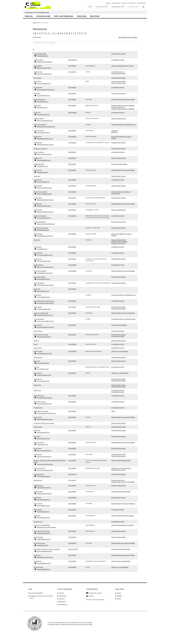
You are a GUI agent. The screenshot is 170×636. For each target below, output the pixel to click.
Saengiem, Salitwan (38, 60)
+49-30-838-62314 (72, 216)
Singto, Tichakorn (38, 427)
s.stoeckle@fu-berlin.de (42, 545)
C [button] (37, 33)
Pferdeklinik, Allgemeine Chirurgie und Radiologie (123, 99)
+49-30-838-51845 (72, 373)
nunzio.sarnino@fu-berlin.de (44, 83)
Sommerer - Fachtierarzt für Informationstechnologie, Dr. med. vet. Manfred (50, 461)
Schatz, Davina (37, 105)
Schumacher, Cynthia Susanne (41, 313)
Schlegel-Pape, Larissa (39, 164)
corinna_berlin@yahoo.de (43, 182)
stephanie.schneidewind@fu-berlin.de (46, 224)
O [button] (62, 33)
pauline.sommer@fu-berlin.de (44, 450)
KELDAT (113, 411)
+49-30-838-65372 (72, 152)
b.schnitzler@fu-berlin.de (43, 230)
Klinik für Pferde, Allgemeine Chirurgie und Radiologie (121, 137)
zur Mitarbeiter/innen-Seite (117, 60)
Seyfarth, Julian (37, 390)
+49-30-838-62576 (72, 395)
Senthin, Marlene (38, 373)
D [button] (40, 33)
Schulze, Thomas (38, 307)
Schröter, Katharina (38, 265)
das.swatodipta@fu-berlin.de (44, 563)
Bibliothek (94, 16)
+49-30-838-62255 (72, 531)
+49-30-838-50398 (72, 265)
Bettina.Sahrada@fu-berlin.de (44, 68)
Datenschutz (132, 3)
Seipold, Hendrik (38, 348)
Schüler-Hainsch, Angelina (40, 271)
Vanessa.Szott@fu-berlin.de (43, 569)
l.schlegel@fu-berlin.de (42, 166)
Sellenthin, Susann (38, 351)
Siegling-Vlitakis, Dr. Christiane (41, 411)
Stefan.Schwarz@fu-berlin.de (44, 336)
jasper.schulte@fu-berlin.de (43, 279)
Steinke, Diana (37, 515)
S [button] (71, 33)
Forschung (82, 16)
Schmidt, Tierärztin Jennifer (40, 192)
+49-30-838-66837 (72, 186)
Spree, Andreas (37, 497)
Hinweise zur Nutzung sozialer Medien (95, 599)
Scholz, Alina (37, 240)
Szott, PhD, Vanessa (38, 567)
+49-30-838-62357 (72, 259)
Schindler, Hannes (38, 142)
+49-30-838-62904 (72, 411)
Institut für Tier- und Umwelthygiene (119, 373)
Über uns (29, 16)
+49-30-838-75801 (72, 289)
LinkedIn (91, 596)
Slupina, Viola (37, 430)
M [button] (58, 33)
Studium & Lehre (43, 16)
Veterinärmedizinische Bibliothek (119, 325)
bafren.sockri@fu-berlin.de (43, 438)
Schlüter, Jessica (38, 170)
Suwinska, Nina (37, 555)
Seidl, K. (36, 344)
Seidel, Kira (36, 340)
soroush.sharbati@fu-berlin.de (44, 403)
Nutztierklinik (114, 130)
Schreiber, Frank (38, 259)
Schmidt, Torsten (38, 204)
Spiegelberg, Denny (38, 485)
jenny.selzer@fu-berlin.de (43, 363)
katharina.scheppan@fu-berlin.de (45, 120)
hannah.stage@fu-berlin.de (43, 505)
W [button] (80, 33)
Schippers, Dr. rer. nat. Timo (40, 148)
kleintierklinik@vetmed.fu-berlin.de (45, 144)
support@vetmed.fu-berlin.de (44, 487)
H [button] (48, 33)
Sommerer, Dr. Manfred (39, 468)
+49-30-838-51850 (72, 351)
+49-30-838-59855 (72, 567)
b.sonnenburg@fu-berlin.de (43, 476)
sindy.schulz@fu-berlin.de (43, 291)
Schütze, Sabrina (38, 325)
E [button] (42, 33)
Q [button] (67, 33)
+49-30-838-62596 (72, 460)
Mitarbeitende (116, 3)
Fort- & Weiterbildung (63, 16)
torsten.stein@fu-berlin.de (43, 511)
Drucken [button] (119, 593)
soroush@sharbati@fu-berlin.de (44, 397)
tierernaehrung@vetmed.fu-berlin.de (45, 89)
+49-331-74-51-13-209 (73, 549)
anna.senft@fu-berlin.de (42, 369)
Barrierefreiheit (141, 3)
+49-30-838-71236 (72, 158)
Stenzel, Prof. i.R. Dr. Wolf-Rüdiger (42, 525)
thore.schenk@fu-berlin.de (43, 114)
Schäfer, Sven (37, 93)
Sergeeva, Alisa (37, 385)
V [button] (77, 33)
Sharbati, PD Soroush (39, 395)
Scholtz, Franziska (38, 234)
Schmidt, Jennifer (38, 186)
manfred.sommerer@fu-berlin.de (45, 464)
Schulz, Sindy (37, 289)
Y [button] (83, 33)
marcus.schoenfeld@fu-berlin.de (44, 255)
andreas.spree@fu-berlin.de (43, 499)
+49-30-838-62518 (72, 485)
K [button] (54, 33)
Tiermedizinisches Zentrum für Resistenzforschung (123, 124)
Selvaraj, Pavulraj (38, 357)
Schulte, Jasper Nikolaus (39, 277)
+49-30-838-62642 (72, 325)
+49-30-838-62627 (72, 130)
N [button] (60, 33)
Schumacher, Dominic (39, 319)
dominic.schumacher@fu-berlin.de (45, 321)
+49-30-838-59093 (72, 180)
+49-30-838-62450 (72, 430)
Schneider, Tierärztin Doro (40, 216)
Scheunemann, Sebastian (40, 124)
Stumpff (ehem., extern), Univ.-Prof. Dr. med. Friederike (47, 549)
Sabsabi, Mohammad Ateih (40, 54)
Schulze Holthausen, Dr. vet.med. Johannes (44, 301)
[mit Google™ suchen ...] (143, 6)
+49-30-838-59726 (72, 93)
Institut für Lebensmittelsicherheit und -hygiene (122, 66)
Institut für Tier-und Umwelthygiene (119, 351)
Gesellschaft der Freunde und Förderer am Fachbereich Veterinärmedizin (121, 469)
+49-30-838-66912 (72, 509)
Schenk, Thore (37, 112)
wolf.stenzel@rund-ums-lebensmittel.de (46, 527)
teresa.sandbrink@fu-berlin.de (44, 74)
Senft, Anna (36, 367)
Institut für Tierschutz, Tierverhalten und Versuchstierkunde (121, 192)
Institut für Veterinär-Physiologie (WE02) (120, 460)
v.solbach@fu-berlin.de (42, 444)
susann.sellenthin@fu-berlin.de (44, 353)
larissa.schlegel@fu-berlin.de (44, 160)
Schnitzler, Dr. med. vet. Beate (41, 228)
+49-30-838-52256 (72, 87)
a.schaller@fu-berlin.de (42, 101)
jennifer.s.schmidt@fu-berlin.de (44, 188)
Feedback (119, 596)
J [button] (51, 33)
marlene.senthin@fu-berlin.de (44, 375)
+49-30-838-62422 (72, 142)
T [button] (73, 33)
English (119, 599)
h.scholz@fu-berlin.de (42, 249)
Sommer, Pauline (38, 454)
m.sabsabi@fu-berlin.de (42, 56)
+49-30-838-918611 (72, 112)
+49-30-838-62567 (72, 66)
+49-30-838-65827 (72, 448)
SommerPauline (37, 448)
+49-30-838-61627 (72, 334)
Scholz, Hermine (38, 247)
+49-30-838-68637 (72, 253)
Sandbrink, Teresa (38, 72)
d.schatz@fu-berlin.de (42, 107)
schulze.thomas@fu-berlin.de (44, 309)
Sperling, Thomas (38, 480)
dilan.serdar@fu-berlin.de (43, 381)
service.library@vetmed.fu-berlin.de (45, 327)
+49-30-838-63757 (72, 515)
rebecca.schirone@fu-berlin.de (44, 154)
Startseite (108, 3)
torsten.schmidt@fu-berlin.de (44, 206)
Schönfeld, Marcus (38, 253)
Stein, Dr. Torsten (38, 509)
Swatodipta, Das (38, 561)
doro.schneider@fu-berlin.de (44, 218)
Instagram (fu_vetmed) (95, 593)
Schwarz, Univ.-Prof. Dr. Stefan (41, 334)
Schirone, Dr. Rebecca (39, 152)
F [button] (44, 33)
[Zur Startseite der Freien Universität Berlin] (38, 5)
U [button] (75, 33)
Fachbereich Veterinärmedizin (37, 12)
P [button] (64, 33)
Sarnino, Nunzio (37, 81)
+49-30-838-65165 (72, 361)
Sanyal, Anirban (37, 78)
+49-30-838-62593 (72, 561)
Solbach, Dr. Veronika (39, 442)
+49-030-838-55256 (72, 60)
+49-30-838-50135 (72, 72)
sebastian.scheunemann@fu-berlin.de (46, 126)
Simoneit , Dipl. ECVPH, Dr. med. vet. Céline (44, 423)
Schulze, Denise (37, 295)
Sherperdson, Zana (38, 407)
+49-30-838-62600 (72, 491)
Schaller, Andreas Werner (40, 99)
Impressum (124, 3)
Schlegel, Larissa (38, 158)
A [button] (33, 33)
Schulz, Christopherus (39, 283)
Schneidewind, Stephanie (40, 222)
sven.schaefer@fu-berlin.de (43, 95)
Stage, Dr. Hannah (38, 503)
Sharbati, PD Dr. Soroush (40, 401)
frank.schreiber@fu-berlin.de (44, 261)
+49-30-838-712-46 (72, 474)
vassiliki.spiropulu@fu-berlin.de (44, 493)
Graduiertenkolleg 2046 (36, 593)
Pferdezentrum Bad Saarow (118, 107)
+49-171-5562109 (72, 307)
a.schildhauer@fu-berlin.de (43, 132)
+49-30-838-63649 (72, 497)
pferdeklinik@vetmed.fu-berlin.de (45, 138)
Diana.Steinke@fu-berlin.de (43, 517)
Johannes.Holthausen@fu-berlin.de (45, 303)
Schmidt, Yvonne (38, 210)
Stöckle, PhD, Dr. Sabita (39, 543)
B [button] (35, 33)
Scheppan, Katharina (39, 118)
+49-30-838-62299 (72, 99)
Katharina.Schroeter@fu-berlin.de (45, 267)
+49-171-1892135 (72, 480)
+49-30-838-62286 (72, 344)
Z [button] (85, 33)
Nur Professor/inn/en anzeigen (128, 37)
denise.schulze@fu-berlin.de (43, 297)
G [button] (46, 33)
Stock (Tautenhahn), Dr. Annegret (42, 531)
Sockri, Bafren (37, 436)
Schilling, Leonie (37, 136)
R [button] (69, 33)
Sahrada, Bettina (38, 66)
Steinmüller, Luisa (38, 521)
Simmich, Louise (38, 417)
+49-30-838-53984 (72, 301)
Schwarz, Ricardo (38, 331)
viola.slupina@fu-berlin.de (43, 432)
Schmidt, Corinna (38, 180)
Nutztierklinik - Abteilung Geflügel (119, 164)
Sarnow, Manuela (38, 87)
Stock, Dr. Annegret (38, 537)
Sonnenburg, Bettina (39, 474)
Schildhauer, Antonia (39, 130)
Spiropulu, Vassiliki (38, 491)
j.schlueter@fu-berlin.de (42, 172)
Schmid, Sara (37, 176)
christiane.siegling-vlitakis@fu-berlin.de (46, 413)
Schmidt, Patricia (38, 198)
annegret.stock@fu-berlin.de (43, 533)
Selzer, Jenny (37, 361)
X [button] (82, 33)
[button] (90, 6)
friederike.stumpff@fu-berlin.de (44, 551)
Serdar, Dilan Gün (38, 379)
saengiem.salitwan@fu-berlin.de (44, 62)
